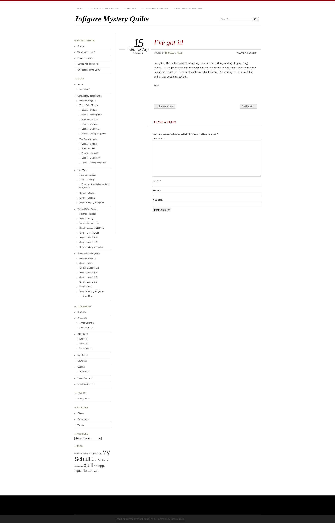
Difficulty (81, 334)
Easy (81, 339)
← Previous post (164, 106)
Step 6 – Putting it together (94, 133)
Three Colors (85, 323)
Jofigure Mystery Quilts (111, 19)
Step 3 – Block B (87, 198)
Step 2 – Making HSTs (92, 114)
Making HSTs (83, 398)
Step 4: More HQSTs (89, 233)
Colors (80, 318)
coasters (84, 453)
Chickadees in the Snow (88, 70)
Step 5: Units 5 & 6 (88, 282)
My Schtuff (84, 89)
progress (78, 466)
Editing (80, 413)
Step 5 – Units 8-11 (90, 129)
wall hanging (93, 471)
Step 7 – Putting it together (91, 291)
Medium (83, 343)
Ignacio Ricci (177, 519)
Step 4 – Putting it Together (92, 202)
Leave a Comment (247, 52)
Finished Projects (87, 100)
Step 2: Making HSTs (89, 223)
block (76, 453)
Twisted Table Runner (155, 8)
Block (80, 312)
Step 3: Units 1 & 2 (88, 272)
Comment (159, 139)
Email (157, 190)
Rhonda (169, 52)
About (80, 8)
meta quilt (97, 453)
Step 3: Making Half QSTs (91, 228)
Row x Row (87, 296)
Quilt (79, 367)
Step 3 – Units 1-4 (90, 119)
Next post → (248, 106)
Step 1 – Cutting (89, 110)
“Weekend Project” (86, 52)
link (90, 453)
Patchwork (103, 460)
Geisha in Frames (85, 58)
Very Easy (84, 348)
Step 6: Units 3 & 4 (88, 242)
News (179, 52)
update (80, 470)
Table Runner (83, 378)
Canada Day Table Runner (104, 8)
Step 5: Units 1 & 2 (88, 237)
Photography (83, 419)
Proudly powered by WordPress (132, 519)
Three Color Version (88, 105)
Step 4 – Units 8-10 (91, 158)
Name (157, 181)
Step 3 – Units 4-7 (90, 153)
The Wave (130, 8)
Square (82, 371)
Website (158, 200)
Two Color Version (88, 139)
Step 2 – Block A (87, 193)
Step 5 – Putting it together (94, 163)
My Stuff (81, 355)
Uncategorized (84, 384)
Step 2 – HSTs (88, 148)
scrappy (99, 466)
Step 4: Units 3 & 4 (88, 277)
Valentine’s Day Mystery (188, 8)
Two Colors (84, 327)
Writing (80, 425)
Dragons (81, 46)
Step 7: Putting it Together (91, 247)
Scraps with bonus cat (87, 64)
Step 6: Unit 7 (85, 286)
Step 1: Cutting (86, 218)
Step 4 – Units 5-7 (90, 124)
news (94, 460)
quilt (88, 465)
